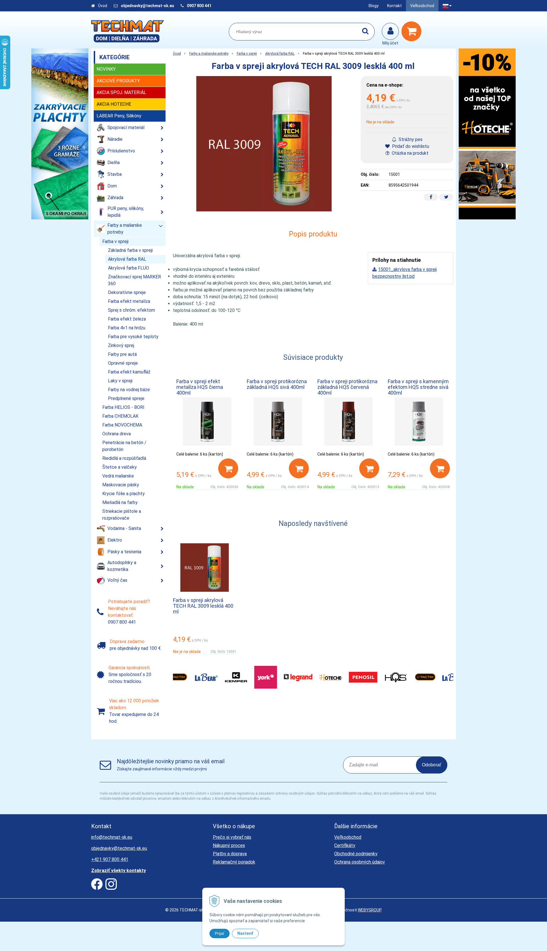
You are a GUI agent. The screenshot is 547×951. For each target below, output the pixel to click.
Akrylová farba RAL (280, 54)
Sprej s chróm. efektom (131, 310)
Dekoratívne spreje (127, 292)
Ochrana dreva (116, 433)
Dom (112, 186)
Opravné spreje (123, 363)
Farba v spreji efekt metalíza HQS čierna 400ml (199, 387)
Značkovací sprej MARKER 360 (134, 280)
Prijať (219, 933)
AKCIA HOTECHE (114, 104)
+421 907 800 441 (109, 859)
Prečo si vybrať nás (232, 837)
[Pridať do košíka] (228, 468)
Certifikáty (344, 845)
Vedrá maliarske (118, 476)
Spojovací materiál (125, 127)
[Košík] (412, 31)
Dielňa (113, 162)
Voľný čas (117, 580)
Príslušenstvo (121, 151)
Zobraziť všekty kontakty (118, 870)
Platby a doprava (230, 853)
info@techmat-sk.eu (111, 837)
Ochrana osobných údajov (359, 862)
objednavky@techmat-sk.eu (148, 5)
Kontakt (394, 5)
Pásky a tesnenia (124, 551)
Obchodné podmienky (355, 853)
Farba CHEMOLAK (120, 416)
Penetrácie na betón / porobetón (124, 446)
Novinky (106, 69)
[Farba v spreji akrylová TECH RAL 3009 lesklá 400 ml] (264, 143)
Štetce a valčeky (119, 467)
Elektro (114, 540)
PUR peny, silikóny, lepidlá (125, 212)
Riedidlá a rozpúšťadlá (124, 458)
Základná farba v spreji (130, 250)
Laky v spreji (120, 380)
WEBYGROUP (370, 910)
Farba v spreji (247, 54)
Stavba (114, 174)
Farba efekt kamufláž (129, 372)
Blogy (374, 5)
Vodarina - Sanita (124, 528)
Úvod (102, 5)
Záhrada (115, 197)
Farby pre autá (122, 354)
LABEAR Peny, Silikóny (119, 116)
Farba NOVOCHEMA (122, 425)
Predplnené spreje (126, 398)
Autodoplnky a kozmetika (121, 566)
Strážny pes (410, 139)
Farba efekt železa (127, 319)
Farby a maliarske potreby (208, 54)
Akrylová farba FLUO (128, 268)
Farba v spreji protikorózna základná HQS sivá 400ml (277, 384)
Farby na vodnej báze (129, 389)
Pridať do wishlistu (410, 146)
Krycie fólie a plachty (123, 493)
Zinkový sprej (121, 345)
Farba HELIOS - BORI (123, 407)
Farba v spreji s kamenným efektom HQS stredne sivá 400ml (418, 387)
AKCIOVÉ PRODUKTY (118, 80)
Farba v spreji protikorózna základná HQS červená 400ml (347, 387)
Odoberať (431, 764)
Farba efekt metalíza (129, 301)
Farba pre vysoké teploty (133, 336)
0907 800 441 (199, 5)
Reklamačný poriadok (234, 862)
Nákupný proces (229, 845)
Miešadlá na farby (120, 502)
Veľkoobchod (422, 5)
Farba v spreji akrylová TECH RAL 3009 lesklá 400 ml (203, 606)
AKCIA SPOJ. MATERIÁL (121, 92)
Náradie (115, 139)
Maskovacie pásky (120, 484)
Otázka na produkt (409, 153)
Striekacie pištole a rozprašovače (121, 515)
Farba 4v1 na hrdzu (126, 327)
